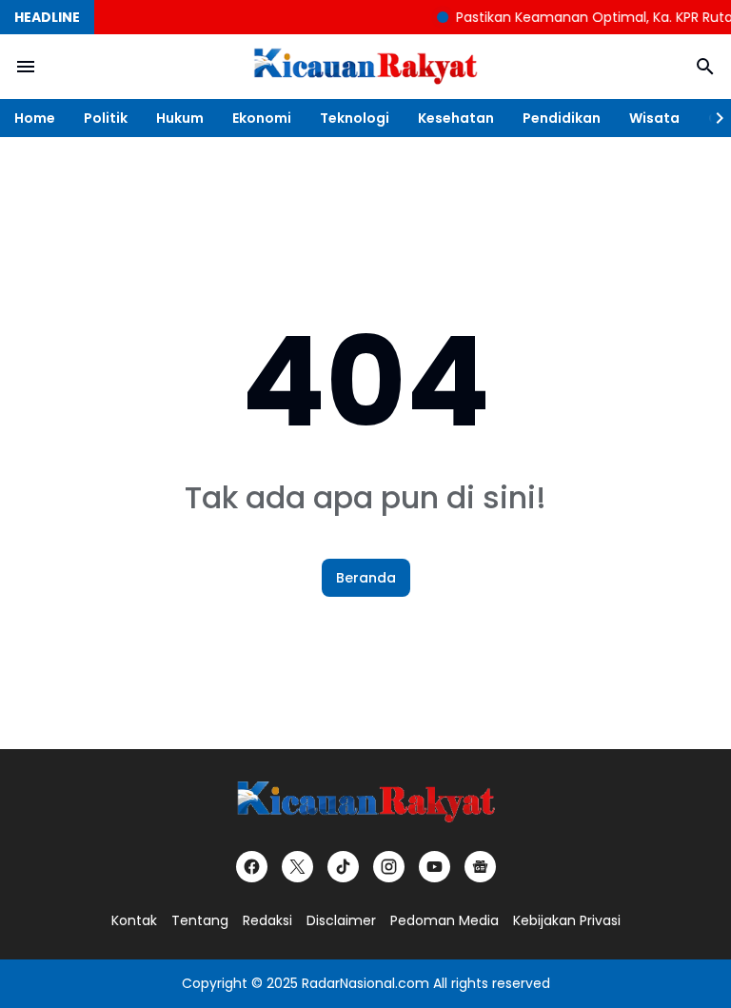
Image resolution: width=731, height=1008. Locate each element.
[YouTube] (434, 866)
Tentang (199, 920)
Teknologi (354, 118)
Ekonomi (261, 118)
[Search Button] (705, 67)
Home (34, 118)
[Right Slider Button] (712, 118)
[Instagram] (389, 866)
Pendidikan (562, 118)
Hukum (180, 118)
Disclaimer (341, 920)
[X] (297, 866)
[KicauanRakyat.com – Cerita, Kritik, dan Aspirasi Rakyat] (365, 67)
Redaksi (267, 920)
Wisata (654, 118)
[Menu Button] (26, 67)
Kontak (134, 920)
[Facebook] (251, 866)
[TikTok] (343, 866)
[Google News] (480, 866)
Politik (106, 118)
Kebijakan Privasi (567, 920)
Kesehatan (456, 118)
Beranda (366, 577)
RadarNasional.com (365, 983)
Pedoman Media (444, 920)
